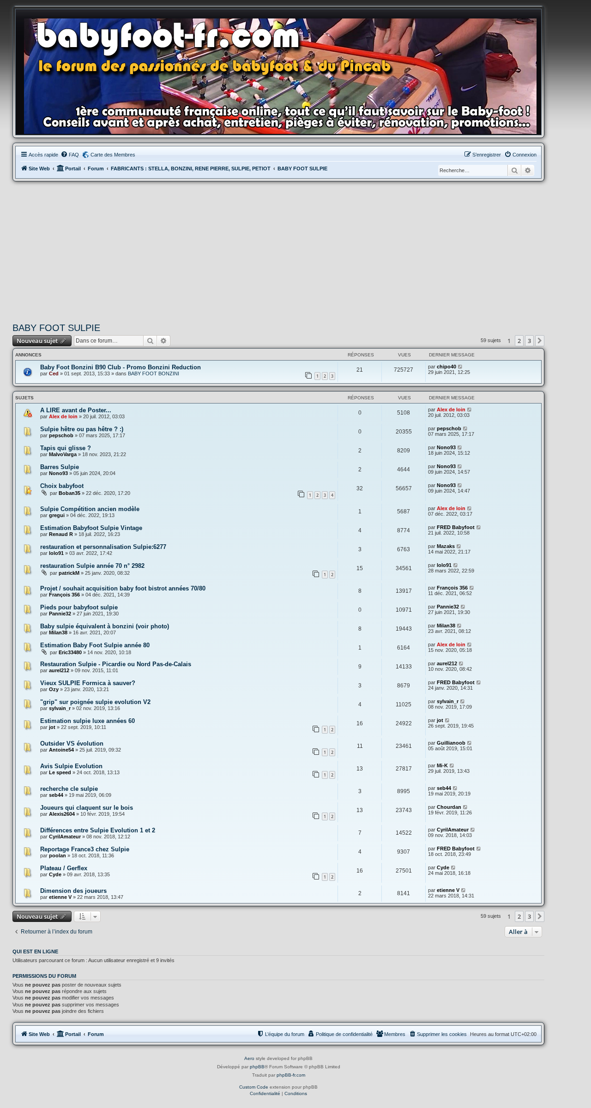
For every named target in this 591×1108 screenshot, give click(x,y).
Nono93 (446, 447)
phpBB (257, 1066)
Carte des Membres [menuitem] (112, 154)
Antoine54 (61, 750)
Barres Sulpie (59, 467)
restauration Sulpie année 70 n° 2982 (92, 565)
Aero (249, 1058)
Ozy (54, 689)
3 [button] (529, 341)
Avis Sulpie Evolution (71, 766)
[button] (539, 340)
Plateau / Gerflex (63, 868)
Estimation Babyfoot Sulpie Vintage (91, 527)
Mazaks (446, 546)
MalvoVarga (63, 454)
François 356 (64, 594)
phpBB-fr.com (291, 1075)
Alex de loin (63, 416)
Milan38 (58, 632)
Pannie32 (60, 613)
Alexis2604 (62, 814)
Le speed (60, 772)
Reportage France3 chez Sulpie (84, 849)
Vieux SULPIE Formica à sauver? (87, 683)
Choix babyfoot (62, 485)
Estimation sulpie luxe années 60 (87, 720)
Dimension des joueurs (73, 890)
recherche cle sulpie (69, 788)
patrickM (69, 573)
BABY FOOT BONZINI (153, 373)
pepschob (61, 435)
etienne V (60, 897)
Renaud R (61, 534)
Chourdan (449, 807)
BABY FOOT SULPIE (56, 328)
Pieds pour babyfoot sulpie (79, 607)
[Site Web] (283, 74)
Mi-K (442, 765)
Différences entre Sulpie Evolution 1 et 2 (97, 830)
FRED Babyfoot (456, 527)
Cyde (55, 874)
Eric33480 (70, 652)
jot (52, 727)
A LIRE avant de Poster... (75, 410)
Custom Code (253, 1087)
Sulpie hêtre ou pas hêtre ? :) (81, 429)
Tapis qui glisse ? (65, 448)
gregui (57, 515)
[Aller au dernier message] (461, 366)
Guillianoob (451, 743)
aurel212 (59, 670)
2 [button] (519, 341)
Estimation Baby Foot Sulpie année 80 (95, 645)
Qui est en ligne (35, 951)
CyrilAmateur (65, 836)
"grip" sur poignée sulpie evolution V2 (95, 702)
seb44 (56, 795)
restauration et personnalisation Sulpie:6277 (103, 546)
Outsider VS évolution (71, 743)
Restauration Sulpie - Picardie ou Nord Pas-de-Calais (115, 664)
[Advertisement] (278, 250)
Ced (54, 373)
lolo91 (56, 553)
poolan (57, 855)
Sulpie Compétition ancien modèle (89, 509)
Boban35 (69, 493)
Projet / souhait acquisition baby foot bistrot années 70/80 (122, 588)
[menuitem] (69, 154)
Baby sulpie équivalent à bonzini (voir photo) (104, 626)
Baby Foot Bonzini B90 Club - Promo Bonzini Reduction (120, 367)
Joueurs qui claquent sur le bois (86, 807)
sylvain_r (60, 708)
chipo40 (446, 366)
